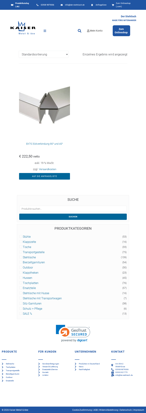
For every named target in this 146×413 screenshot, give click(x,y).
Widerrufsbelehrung (108, 410)
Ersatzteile (29, 288)
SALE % (27, 313)
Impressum (138, 410)
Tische (27, 247)
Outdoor (28, 267)
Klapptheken (30, 272)
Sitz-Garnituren (32, 303)
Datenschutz (126, 410)
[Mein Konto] (88, 30)
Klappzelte (29, 242)
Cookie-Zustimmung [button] (82, 410)
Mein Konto (96, 30)
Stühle (27, 236)
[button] (45, 31)
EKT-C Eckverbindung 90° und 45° (44, 143)
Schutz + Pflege (32, 308)
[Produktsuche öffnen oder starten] (79, 31)
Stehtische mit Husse (36, 293)
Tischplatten (30, 283)
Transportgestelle (34, 252)
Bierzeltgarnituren (34, 262)
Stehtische (29, 257)
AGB (95, 410)
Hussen (27, 278)
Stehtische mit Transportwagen (42, 298)
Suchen (73, 217)
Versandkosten (47, 169)
